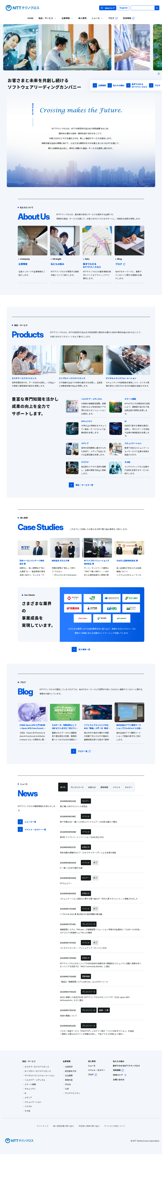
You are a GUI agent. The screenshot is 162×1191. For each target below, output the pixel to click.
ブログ (157, 85)
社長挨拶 (69, 1067)
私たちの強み (119, 85)
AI (25, 1093)
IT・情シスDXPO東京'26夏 (71, 867)
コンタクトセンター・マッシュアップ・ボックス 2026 (83, 947)
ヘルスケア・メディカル (35, 1080)
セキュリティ (30, 1089)
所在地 (68, 1084)
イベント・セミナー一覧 (35, 829)
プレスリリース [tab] (77, 787)
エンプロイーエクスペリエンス (38, 1071)
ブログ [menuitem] (111, 18)
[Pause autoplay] (158, 73)
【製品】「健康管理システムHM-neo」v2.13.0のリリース (84, 981)
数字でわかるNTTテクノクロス (139, 85)
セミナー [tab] (129, 787)
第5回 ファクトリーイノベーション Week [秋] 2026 (82, 837)
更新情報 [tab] (104, 787)
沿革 (67, 1089)
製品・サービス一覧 (84, 485)
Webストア (110, 8)
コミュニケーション (33, 1102)
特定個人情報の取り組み (89, 1126)
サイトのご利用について (114, 1126)
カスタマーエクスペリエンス (37, 1067)
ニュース (91, 1065)
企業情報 (102, 85)
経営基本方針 (70, 1071)
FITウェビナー (66, 883)
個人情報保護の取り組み (63, 1126)
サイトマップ (42, 1126)
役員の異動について (68, 1015)
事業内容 (69, 1080)
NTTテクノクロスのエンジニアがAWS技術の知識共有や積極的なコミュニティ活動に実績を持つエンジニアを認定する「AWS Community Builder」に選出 (100, 965)
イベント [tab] (116, 787)
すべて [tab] (63, 787)
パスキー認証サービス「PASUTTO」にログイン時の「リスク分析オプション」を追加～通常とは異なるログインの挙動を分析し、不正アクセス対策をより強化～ (97, 1032)
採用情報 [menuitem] (127, 18)
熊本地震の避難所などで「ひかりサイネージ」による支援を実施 (88, 852)
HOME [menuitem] (31, 18)
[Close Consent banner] (156, 1161)
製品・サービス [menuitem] (44, 20)
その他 (27, 1111)
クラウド (28, 1106)
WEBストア (118, 1074)
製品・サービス (29, 1061)
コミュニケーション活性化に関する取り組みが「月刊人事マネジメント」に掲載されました (99, 898)
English (124, 8)
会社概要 (69, 1075)
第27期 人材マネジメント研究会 (73, 806)
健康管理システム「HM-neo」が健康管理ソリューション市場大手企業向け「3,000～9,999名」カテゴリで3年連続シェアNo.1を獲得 (100, 931)
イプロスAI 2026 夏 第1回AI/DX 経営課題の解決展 (81, 914)
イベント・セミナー (96, 1070)
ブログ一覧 (82, 751)
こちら (28, 1169)
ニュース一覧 (30, 821)
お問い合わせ (118, 1079)
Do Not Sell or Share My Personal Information (81, 1184)
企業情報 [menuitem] (64, 20)
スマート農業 (30, 1084)
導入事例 (92, 1061)
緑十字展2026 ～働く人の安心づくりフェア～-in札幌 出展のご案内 (88, 821)
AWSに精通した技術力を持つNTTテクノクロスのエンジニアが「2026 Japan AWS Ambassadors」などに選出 (95, 998)
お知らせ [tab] (92, 787)
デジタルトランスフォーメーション (40, 1075)
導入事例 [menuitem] (82, 18)
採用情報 (117, 1070)
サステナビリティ (72, 1093)
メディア (28, 1097)
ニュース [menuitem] (94, 20)
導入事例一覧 (84, 649)
